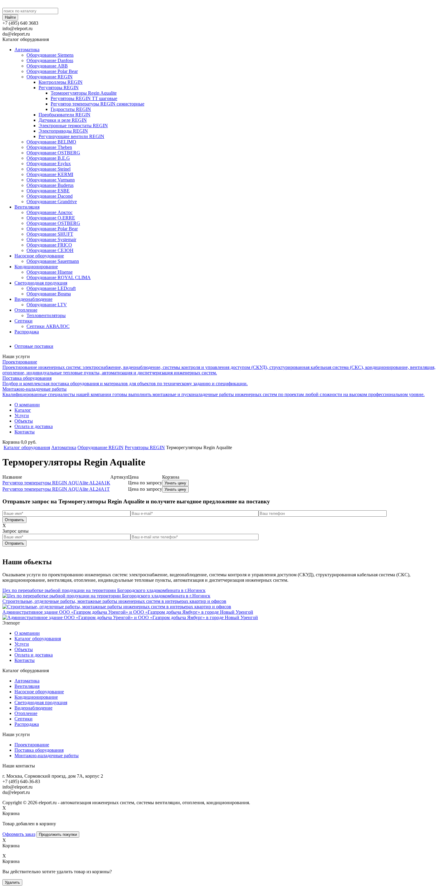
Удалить (12, 882)
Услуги (21, 415)
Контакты (24, 431)
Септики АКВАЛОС (48, 326)
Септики (23, 320)
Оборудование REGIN (50, 76)
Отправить (14, 520)
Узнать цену (175, 483)
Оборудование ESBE (48, 190)
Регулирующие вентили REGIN (71, 136)
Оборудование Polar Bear (52, 71)
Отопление (25, 310)
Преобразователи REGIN (64, 114)
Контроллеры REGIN (61, 82)
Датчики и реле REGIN (63, 120)
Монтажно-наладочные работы (46, 755)
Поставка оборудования (39, 750)
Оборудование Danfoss (50, 60)
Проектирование (31, 744)
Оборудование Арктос (50, 212)
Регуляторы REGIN (59, 87)
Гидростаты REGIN (71, 109)
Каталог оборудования (27, 447)
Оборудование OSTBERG (53, 152)
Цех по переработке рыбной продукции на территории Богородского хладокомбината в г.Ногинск (104, 590)
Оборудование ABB (47, 65)
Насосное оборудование (39, 255)
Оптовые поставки (33, 346)
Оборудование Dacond (50, 196)
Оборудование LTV (47, 304)
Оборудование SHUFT (50, 234)
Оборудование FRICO (49, 244)
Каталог (22, 410)
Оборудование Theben (49, 147)
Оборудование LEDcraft (51, 288)
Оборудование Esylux (49, 163)
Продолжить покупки (58, 834)
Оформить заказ (18, 834)
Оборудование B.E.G (48, 158)
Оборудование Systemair (51, 239)
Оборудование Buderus (50, 185)
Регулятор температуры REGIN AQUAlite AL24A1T (56, 489)
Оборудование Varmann (51, 179)
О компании (27, 404)
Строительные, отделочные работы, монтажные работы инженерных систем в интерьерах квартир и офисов (114, 601)
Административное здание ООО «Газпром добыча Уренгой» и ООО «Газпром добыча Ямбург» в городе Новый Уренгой (127, 612)
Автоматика (26, 49)
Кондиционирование (36, 266)
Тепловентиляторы (46, 315)
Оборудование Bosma (49, 293)
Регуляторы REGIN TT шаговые (84, 98)
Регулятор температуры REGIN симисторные (97, 103)
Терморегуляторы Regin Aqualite (84, 93)
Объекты (23, 421)
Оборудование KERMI (50, 174)
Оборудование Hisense (50, 272)
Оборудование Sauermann (53, 261)
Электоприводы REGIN (63, 131)
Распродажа (26, 331)
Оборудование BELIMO (51, 141)
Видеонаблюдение (33, 299)
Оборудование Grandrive (52, 201)
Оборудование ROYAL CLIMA (59, 277)
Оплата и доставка (33, 426)
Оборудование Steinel (49, 169)
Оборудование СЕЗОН (50, 250)
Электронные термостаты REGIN (73, 125)
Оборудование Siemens (50, 55)
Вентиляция (26, 206)
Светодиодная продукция (40, 282)
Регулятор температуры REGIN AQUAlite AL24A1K (56, 482)
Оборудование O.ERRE (51, 217)
